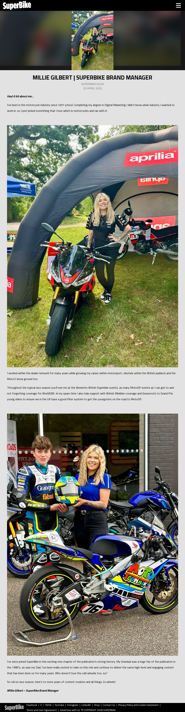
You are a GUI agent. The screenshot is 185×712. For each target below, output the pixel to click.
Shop (97, 705)
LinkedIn (86, 705)
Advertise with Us (70, 710)
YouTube (59, 705)
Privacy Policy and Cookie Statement (138, 705)
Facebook (32, 705)
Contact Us (109, 705)
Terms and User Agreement (42, 710)
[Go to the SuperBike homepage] (17, 5)
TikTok (48, 705)
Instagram (72, 705)
